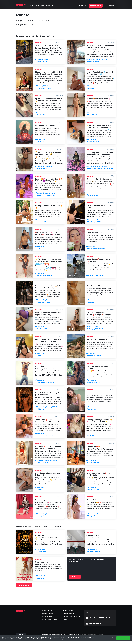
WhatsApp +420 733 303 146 (99, 618)
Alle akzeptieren (123, 638)
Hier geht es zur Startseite (26, 25)
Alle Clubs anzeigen (24, 585)
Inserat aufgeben (95, 5)
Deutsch (82, 5)
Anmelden (111, 5)
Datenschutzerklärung (56, 639)
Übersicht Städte (69, 614)
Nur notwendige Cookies (106, 638)
